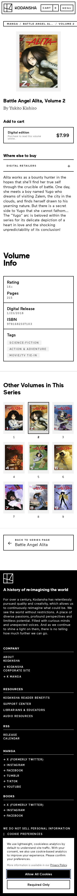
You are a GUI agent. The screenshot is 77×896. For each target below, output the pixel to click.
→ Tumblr (11, 775)
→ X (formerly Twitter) (23, 759)
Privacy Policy (58, 865)
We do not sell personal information (36, 828)
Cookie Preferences (25, 834)
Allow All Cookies (38, 874)
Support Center (17, 703)
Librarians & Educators (24, 710)
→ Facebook (13, 770)
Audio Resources (18, 716)
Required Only (38, 884)
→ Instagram (14, 765)
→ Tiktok (10, 781)
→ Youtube (12, 786)
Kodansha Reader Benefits (26, 697)
